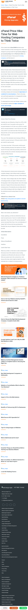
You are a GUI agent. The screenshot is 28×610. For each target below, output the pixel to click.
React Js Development (6, 579)
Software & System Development (8, 510)
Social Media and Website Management (9, 525)
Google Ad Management (6, 523)
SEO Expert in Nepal (5, 586)
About (3, 562)
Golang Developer (5, 592)
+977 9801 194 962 (19, 487)
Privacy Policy (4, 568)
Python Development (5, 577)
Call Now (5, 608)
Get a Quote (14, 608)
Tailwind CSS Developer (6, 588)
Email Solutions (5, 519)
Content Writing (5, 530)
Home (2, 5)
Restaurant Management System (8, 548)
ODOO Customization (6, 521)
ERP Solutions (4, 550)
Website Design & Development (7, 508)
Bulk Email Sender (5, 546)
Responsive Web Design (6, 532)
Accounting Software (6, 554)
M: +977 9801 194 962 (6, 496)
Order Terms (4, 570)
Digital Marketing (5, 517)
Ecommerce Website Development (8, 599)
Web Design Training (5, 534)
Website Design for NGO (6, 602)
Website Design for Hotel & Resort (8, 595)
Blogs (6, 5)
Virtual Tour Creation (5, 536)
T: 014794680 (4, 498)
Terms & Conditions (5, 566)
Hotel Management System (7, 552)
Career (3, 564)
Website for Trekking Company (7, 597)
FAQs (3, 573)
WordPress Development (6, 583)
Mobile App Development (6, 512)
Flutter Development (5, 581)
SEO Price (3, 543)
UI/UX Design (4, 538)
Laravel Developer (5, 590)
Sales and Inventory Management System (9, 557)
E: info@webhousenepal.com (7, 500)
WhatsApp (24, 608)
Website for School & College (7, 604)
